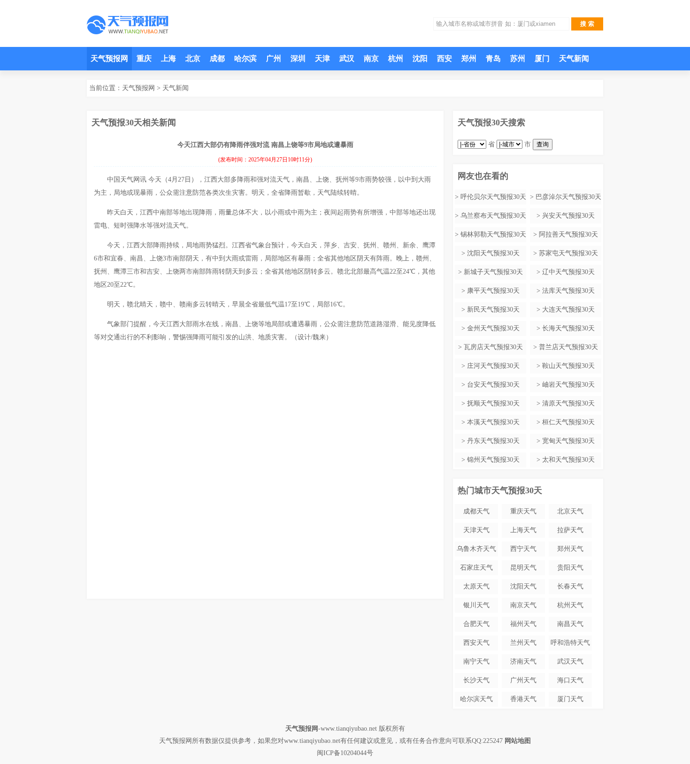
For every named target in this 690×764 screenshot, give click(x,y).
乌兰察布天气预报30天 (493, 215)
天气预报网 (109, 58)
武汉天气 (570, 661)
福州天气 (523, 623)
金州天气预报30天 (493, 328)
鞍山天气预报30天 (568, 365)
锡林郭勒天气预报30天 (493, 234)
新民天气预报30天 (493, 309)
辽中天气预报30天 (568, 271)
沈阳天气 (523, 586)
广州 (273, 58)
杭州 (395, 58)
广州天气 (523, 680)
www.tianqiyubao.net (349, 728)
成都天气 (476, 511)
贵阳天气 (570, 567)
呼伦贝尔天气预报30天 (493, 196)
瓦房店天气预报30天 (493, 347)
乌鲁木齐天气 (476, 548)
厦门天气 (570, 699)
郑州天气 (570, 548)
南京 (371, 58)
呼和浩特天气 (570, 642)
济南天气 (523, 661)
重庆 (144, 58)
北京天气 (570, 511)
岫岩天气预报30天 (568, 384)
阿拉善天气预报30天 (568, 234)
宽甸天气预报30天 (568, 440)
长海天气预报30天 (568, 328)
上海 (168, 58)
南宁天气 (476, 661)
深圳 (298, 58)
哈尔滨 (245, 58)
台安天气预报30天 (493, 384)
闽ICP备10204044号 (345, 752)
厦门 (542, 58)
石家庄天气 (476, 567)
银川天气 (476, 605)
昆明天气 (523, 567)
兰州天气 (523, 642)
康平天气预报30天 (493, 290)
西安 (444, 58)
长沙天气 (476, 680)
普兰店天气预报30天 (568, 347)
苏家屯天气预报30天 (568, 253)
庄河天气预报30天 (493, 365)
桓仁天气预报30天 (568, 422)
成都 (217, 58)
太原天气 (476, 586)
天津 (322, 58)
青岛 (493, 58)
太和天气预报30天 (568, 459)
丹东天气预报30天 (493, 440)
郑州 (468, 58)
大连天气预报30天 (568, 309)
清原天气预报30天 (568, 403)
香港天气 (523, 699)
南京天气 (523, 605)
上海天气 (523, 530)
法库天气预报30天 (568, 290)
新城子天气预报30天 (493, 271)
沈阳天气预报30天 (493, 253)
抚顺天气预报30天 (493, 403)
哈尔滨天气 (476, 699)
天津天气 (476, 530)
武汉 (346, 58)
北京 (192, 58)
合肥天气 (476, 623)
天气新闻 (574, 58)
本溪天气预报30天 (493, 422)
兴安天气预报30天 (568, 215)
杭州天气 (570, 605)
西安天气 (476, 642)
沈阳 (420, 58)
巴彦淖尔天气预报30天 (568, 196)
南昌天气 (570, 623)
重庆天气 (523, 511)
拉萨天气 (570, 530)
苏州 (517, 58)
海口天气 (570, 680)
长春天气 (570, 586)
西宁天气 (523, 548)
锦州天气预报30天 (493, 459)
